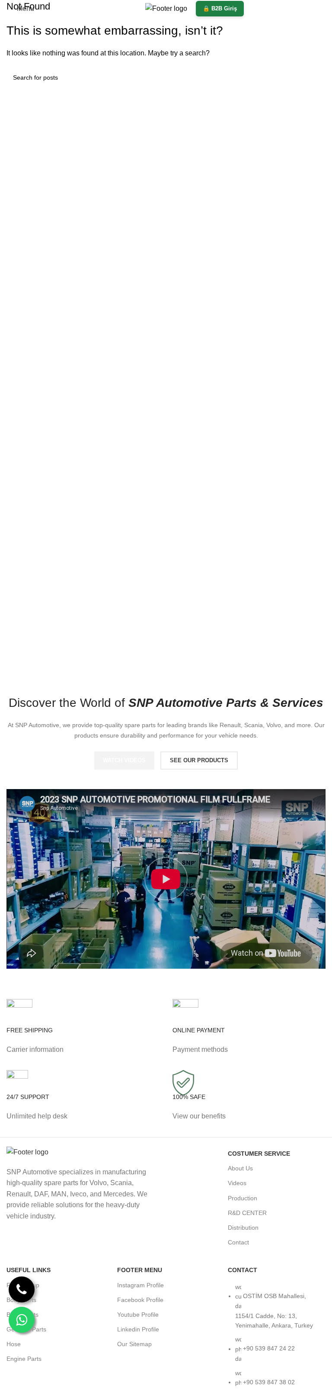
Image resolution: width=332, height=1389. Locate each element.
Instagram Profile (140, 1285)
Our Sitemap (134, 1344)
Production (242, 1198)
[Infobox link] (83, 1034)
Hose (13, 1344)
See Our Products (199, 760)
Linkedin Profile (138, 1329)
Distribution (243, 1227)
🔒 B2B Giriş (220, 8)
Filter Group (22, 1285)
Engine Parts (24, 1358)
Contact (238, 1242)
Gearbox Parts (26, 1329)
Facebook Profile (140, 1299)
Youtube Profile (138, 1314)
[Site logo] (166, 8)
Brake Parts (22, 1314)
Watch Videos (124, 760)
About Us (240, 1168)
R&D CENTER (247, 1212)
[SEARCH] (316, 77)
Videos (237, 1183)
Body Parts (21, 1299)
